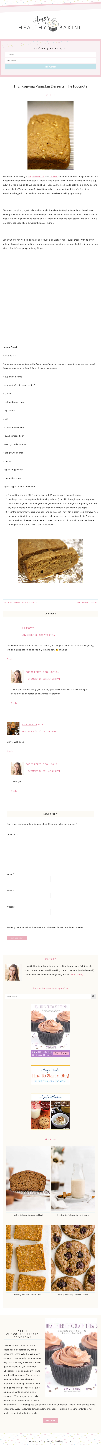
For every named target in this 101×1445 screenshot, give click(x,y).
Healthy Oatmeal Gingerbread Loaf (28, 1215)
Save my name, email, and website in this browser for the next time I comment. (45, 927)
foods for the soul (38, 672)
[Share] (50, 94)
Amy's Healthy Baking (50, 22)
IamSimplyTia (29, 724)
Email (10, 890)
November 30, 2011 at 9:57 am (38, 635)
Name (10, 874)
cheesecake (38, 176)
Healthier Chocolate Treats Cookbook (22, 1334)
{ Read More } (76, 974)
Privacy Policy (66, 1441)
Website (11, 907)
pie (29, 176)
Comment (12, 834)
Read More (50, 1420)
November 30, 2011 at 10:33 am (39, 731)
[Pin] (46, 94)
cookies (53, 176)
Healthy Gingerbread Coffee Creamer (73, 1215)
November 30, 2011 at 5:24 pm (43, 679)
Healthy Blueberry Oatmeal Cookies (73, 1295)
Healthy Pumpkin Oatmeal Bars (28, 1295)
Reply (10, 659)
